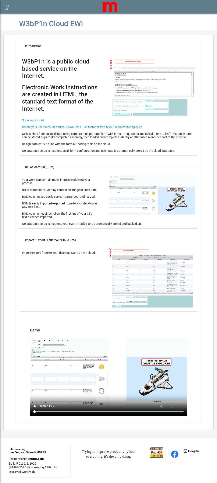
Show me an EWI (33, 120)
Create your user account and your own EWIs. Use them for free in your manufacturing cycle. (82, 127)
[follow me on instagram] (191, 454)
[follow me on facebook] (175, 457)
